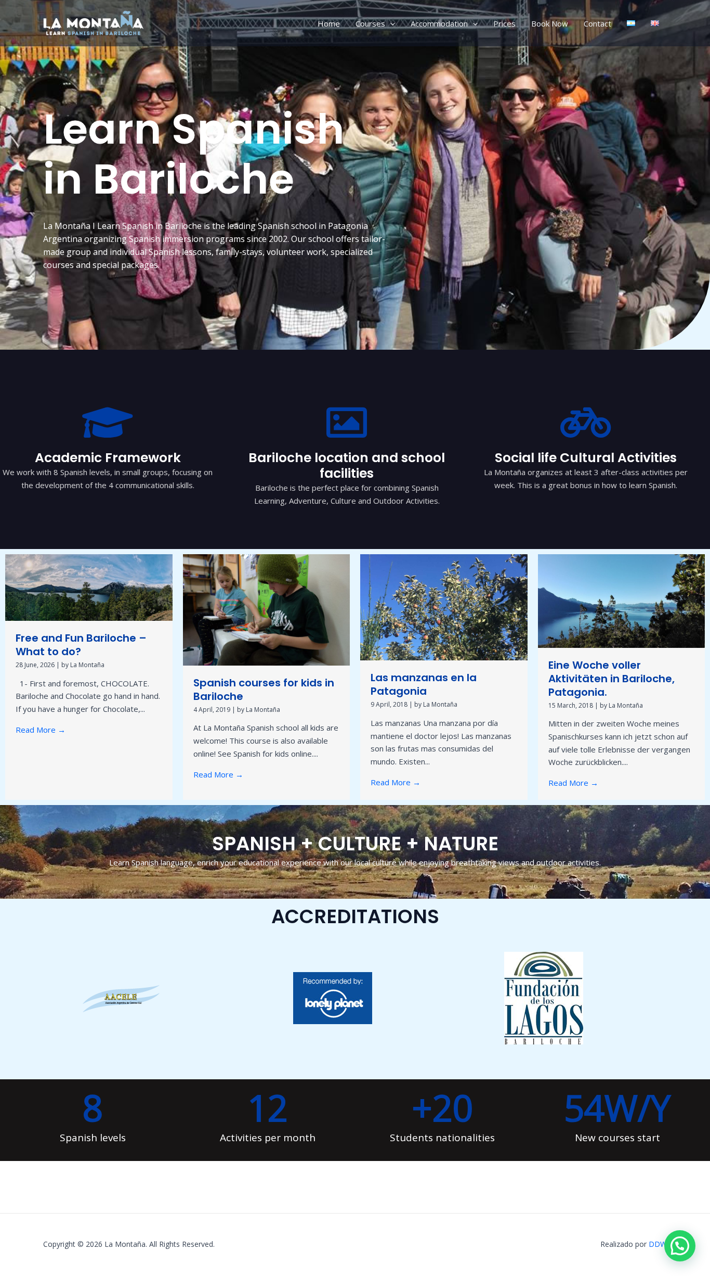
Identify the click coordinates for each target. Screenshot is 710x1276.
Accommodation (439, 23)
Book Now (549, 23)
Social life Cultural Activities (586, 458)
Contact (597, 23)
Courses (370, 23)
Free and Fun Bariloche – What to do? (81, 645)
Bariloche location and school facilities (346, 465)
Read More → (40, 729)
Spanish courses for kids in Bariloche (263, 689)
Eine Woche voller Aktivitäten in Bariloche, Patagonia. (611, 678)
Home (329, 23)
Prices (504, 23)
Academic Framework (108, 458)
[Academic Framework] (107, 422)
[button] (390, 23)
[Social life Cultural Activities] (586, 422)
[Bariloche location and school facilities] (346, 422)
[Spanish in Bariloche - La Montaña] (95, 22)
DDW (658, 1244)
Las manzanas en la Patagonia (424, 684)
